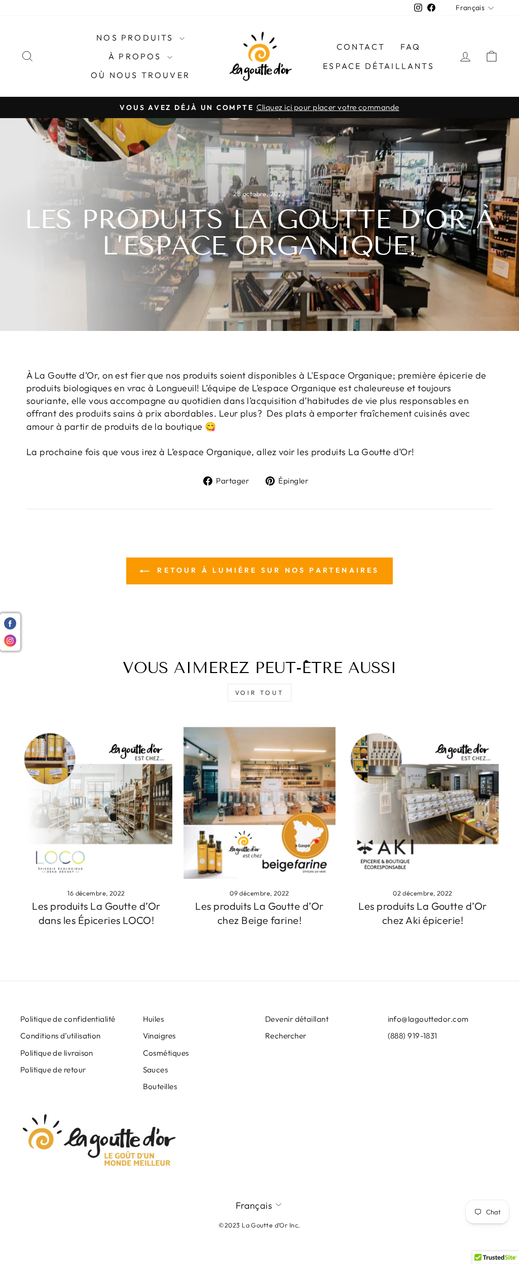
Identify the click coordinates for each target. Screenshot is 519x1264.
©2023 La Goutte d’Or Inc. (259, 1225)
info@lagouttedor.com (428, 1019)
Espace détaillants (378, 66)
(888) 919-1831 (412, 1035)
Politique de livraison (56, 1053)
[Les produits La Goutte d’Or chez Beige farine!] (259, 803)
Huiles (153, 1019)
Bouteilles (160, 1086)
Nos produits (136, 37)
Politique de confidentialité (68, 1019)
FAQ (410, 47)
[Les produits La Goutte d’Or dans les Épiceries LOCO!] (96, 803)
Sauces (155, 1069)
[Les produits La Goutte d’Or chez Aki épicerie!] (423, 803)
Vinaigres (159, 1035)
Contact (361, 47)
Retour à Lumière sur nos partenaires (266, 570)
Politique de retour (53, 1069)
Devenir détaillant (296, 1019)
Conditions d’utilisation (60, 1035)
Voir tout (259, 692)
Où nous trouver (140, 75)
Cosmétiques (166, 1053)
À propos (136, 56)
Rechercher (286, 1035)
